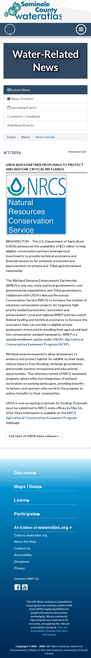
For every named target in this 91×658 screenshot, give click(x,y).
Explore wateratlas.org (30, 535)
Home (11, 137)
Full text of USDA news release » (34, 436)
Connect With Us (26, 579)
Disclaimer (21, 561)
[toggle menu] (81, 29)
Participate (25, 513)
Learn (20, 500)
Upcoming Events (23, 107)
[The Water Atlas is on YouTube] (24, 588)
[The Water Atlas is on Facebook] (17, 588)
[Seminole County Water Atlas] (33, 10)
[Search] (10, 29)
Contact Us (22, 548)
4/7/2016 (12, 152)
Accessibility (23, 555)
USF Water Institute (57, 646)
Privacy (19, 568)
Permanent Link (77, 151)
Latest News (20, 90)
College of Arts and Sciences (45, 650)
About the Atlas (25, 541)
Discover (23, 472)
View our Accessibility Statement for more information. (49, 631)
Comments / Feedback (23, 116)
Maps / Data (26, 486)
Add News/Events (20, 125)
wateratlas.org (53, 527)
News (25, 137)
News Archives (21, 99)
